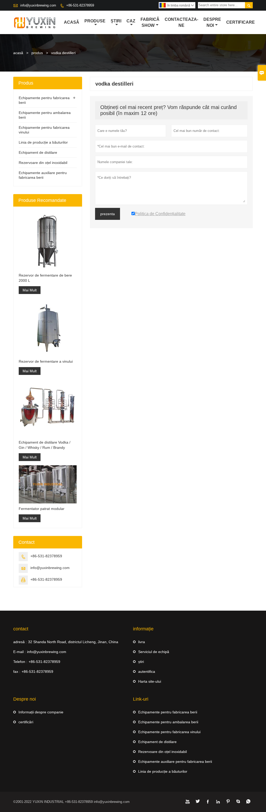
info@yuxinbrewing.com (38, 5)
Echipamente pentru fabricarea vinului (169, 732)
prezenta (107, 214)
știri (141, 662)
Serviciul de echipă (153, 652)
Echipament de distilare (38, 152)
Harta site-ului (149, 681)
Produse (94, 21)
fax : (16, 671)
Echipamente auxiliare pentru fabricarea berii (175, 761)
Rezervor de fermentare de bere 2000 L (45, 278)
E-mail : (19, 652)
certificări (25, 722)
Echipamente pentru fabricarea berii (167, 712)
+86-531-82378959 (80, 5)
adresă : (20, 642)
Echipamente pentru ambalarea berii (168, 722)
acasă (18, 53)
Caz (131, 21)
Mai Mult (30, 290)
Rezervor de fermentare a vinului (46, 361)
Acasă (71, 22)
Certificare (240, 22)
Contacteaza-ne (181, 22)
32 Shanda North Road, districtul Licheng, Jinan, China (73, 642)
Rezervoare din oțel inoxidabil (43, 163)
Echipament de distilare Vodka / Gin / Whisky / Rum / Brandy (44, 445)
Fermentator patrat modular (41, 509)
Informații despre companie (40, 712)
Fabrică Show (150, 22)
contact (20, 628)
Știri (116, 21)
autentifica (146, 671)
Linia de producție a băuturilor (43, 142)
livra (141, 642)
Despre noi (212, 22)
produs (37, 53)
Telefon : (20, 662)
